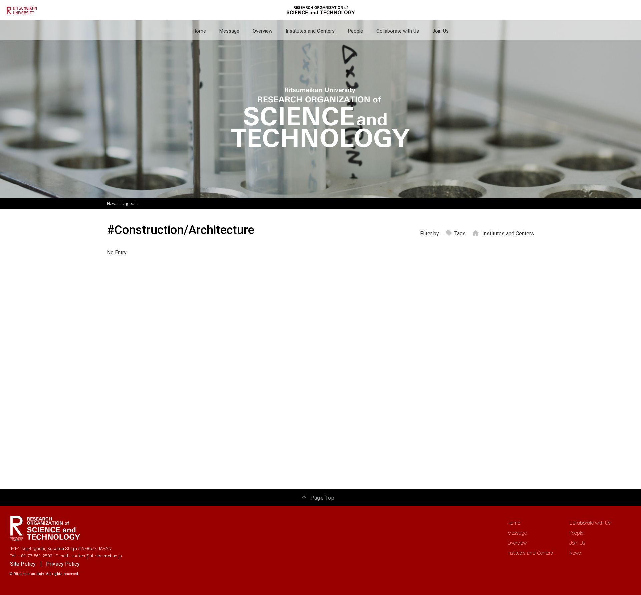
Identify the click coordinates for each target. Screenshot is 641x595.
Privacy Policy (63, 564)
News (575, 553)
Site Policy (23, 564)
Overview (262, 31)
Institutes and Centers (310, 31)
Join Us (440, 31)
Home (199, 31)
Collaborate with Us (397, 31)
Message (229, 31)
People (355, 31)
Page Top (322, 498)
